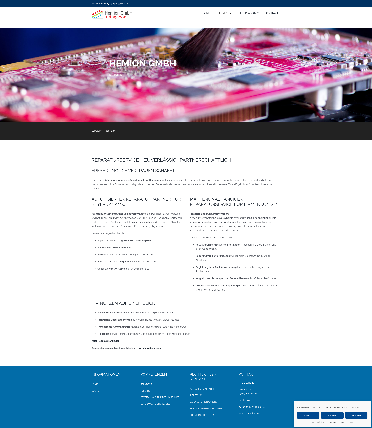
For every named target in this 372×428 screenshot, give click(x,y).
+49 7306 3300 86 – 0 (118, 4)
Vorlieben (356, 415)
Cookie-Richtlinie (317, 422)
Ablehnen (332, 415)
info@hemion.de (250, 413)
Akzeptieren (308, 415)
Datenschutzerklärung (335, 422)
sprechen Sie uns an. (149, 348)
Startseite (97, 130)
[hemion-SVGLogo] (112, 11)
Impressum (349, 422)
